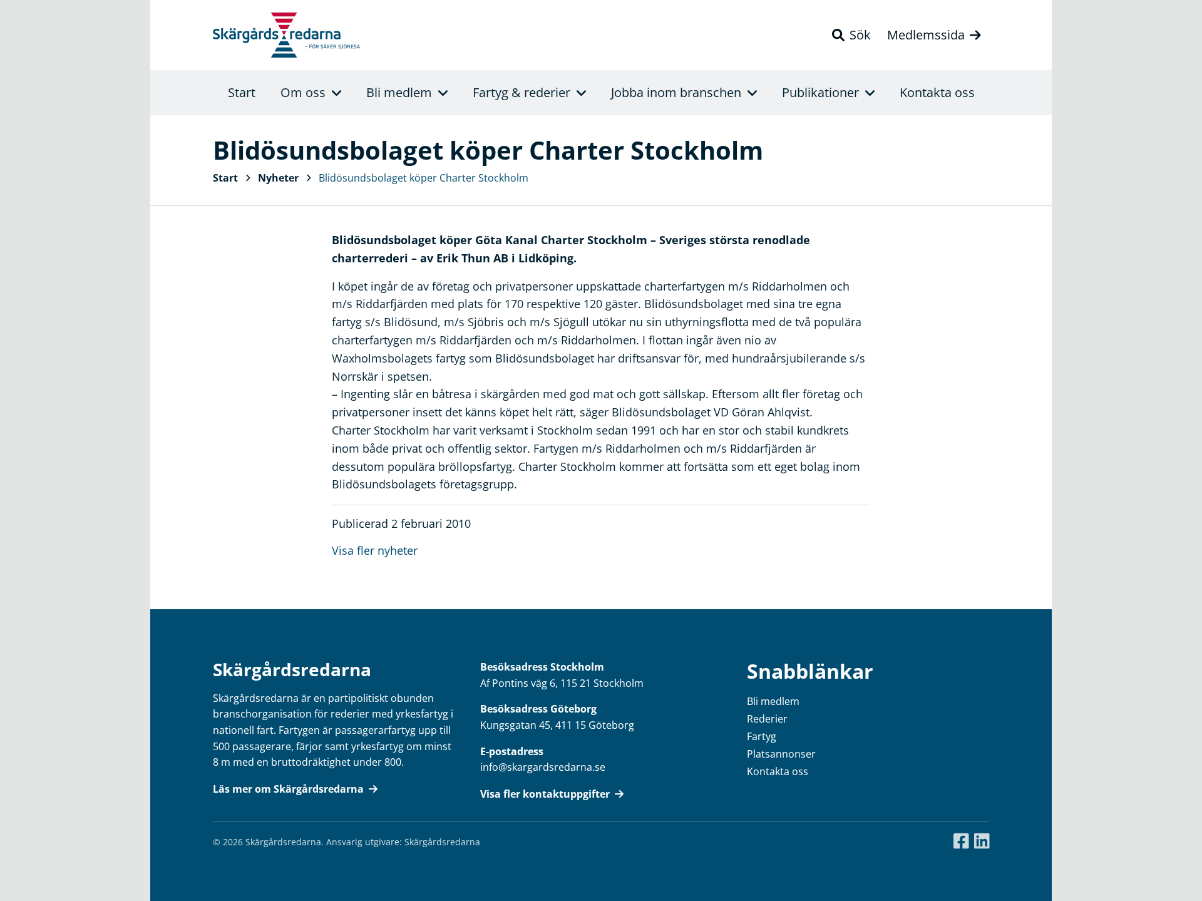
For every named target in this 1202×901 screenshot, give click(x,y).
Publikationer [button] (820, 92)
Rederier (767, 719)
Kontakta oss (937, 92)
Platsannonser (781, 754)
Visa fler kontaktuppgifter (545, 794)
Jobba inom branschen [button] (676, 92)
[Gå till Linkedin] (982, 841)
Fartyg (761, 736)
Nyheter (278, 178)
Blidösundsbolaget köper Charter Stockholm (423, 178)
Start (241, 92)
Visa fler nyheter (375, 550)
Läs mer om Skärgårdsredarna (288, 789)
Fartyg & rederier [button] (521, 92)
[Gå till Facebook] (961, 841)
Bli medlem (773, 701)
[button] (851, 35)
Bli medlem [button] (399, 92)
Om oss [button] (303, 92)
